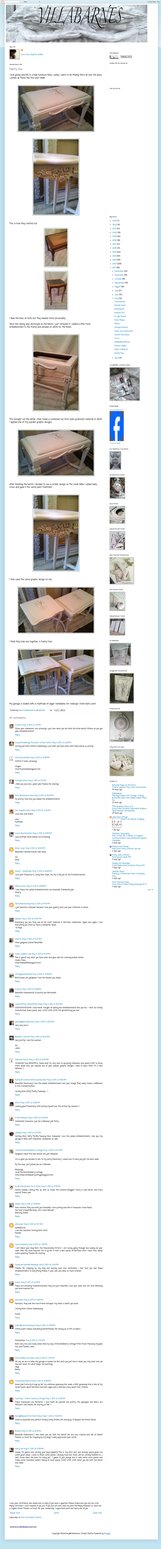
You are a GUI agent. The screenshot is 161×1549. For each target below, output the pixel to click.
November (119, 275)
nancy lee (19, 1448)
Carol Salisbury (21, 1244)
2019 (114, 236)
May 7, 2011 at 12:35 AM (55, 1398)
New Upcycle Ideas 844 (121, 857)
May (117, 298)
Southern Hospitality (121, 833)
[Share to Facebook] (62, 710)
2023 (114, 220)
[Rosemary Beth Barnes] (117, 440)
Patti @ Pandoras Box (24, 795)
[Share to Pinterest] (64, 710)
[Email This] (55, 710)
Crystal (18, 989)
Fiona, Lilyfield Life (23, 954)
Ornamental (119, 301)
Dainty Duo (119, 353)
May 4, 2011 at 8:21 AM (44, 1021)
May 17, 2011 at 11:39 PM (34, 1448)
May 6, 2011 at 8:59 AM (41, 1381)
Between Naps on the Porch (124, 785)
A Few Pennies (21, 1117)
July (117, 290)
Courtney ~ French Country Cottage (30, 1398)
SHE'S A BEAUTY (121, 349)
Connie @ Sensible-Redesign (26, 1264)
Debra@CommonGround (25, 1325)
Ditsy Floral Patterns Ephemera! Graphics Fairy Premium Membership (129, 809)
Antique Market (121, 327)
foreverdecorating (22, 903)
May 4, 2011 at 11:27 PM (53, 1150)
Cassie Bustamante (23, 833)
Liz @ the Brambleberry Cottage (29, 1150)
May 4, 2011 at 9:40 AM (39, 1059)
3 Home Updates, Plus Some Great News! (129, 787)
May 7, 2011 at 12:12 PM (52, 1416)
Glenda (18, 918)
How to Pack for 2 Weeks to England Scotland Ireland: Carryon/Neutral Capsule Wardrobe (129, 838)
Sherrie (18, 939)
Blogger (107, 1533)
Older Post (97, 1513)
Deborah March (21, 1059)
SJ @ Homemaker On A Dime (27, 1186)
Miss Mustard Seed (120, 882)
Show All (150, 890)
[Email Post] (50, 710)
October (118, 279)
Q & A (116, 338)
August (118, 286)
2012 (114, 263)
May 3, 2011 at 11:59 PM (42, 974)
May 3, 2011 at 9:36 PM (36, 886)
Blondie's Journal (22, 1036)
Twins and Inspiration (123, 331)
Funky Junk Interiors (121, 855)
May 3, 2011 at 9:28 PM (42, 871)
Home (56, 1513)
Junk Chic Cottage (119, 817)
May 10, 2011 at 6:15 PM (31, 1431)
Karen (17, 1282)
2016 (114, 248)
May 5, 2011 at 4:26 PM (33, 1300)
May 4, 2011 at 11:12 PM (31, 1132)
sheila (17, 1204)
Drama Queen (120, 345)
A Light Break (120, 316)
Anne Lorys (20, 848)
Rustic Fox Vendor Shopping (133, 819)
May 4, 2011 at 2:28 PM (30, 1102)
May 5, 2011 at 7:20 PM (35, 1340)
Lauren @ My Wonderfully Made (29, 1004)
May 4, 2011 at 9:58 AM (56, 1080)
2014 (114, 256)
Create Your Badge (115, 443)
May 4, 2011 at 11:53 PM (51, 1186)
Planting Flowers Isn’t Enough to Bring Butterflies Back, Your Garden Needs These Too (129, 798)
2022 (114, 224)
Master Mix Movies (120, 846)
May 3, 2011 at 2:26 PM (61, 742)
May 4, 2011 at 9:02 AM (40, 1036)
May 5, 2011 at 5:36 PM (45, 1325)
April (117, 358)
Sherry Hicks (20, 886)
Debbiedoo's (117, 793)
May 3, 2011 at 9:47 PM (40, 903)
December (119, 271)
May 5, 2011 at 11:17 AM (33, 1224)
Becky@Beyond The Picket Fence (28, 1416)
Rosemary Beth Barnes (116, 409)
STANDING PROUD (122, 342)
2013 (114, 260)
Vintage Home (21, 780)
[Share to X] (59, 710)
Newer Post (15, 1513)
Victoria (18, 725)
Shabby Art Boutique (121, 863)
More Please (119, 320)
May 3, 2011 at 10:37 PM (32, 918)
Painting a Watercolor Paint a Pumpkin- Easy (128, 874)
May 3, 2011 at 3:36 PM (40, 757)
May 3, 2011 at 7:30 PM (41, 810)
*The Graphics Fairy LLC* (122, 806)
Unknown (19, 1224)
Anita (17, 1102)
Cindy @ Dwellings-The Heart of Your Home (33, 742)
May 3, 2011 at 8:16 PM (42, 833)
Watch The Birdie (121, 334)
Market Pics (119, 312)
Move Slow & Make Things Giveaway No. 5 (129, 884)
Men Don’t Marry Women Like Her (126, 848)
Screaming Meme (22, 1381)
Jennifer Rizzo (118, 871)
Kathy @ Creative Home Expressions (30, 1080)
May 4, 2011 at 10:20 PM (38, 1117)
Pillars (117, 323)
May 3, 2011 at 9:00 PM (35, 848)
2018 (114, 240)
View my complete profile (32, 54)
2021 (114, 228)
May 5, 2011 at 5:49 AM (30, 1204)
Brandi (18, 1431)
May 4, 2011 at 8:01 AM (53, 1004)
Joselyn (18, 1132)
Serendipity (119, 309)
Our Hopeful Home (23, 810)
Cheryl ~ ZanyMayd (23, 871)
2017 (114, 244)
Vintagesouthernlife (23, 974)
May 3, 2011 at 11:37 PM (31, 939)
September (120, 283)
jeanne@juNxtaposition (24, 1021)
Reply (17, 735)
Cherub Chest (120, 305)
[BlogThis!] (57, 710)
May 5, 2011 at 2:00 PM (49, 1264)
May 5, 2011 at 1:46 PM (38, 1244)
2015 (114, 252)
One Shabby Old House (25, 1358)
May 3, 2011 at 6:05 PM (44, 795)
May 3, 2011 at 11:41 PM (40, 954)
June (117, 294)
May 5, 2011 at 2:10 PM (30, 1282)
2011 (114, 267)
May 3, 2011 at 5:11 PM (37, 780)
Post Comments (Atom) (31, 1517)
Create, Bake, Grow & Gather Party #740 (128, 865)
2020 (115, 232)
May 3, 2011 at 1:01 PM (31, 725)
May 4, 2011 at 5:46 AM (31, 989)
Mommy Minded (22, 757)
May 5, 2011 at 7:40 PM (45, 1358)
